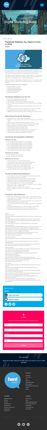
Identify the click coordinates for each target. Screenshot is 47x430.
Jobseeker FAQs (7, 409)
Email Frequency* (7, 338)
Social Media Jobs (7, 403)
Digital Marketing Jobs (8, 398)
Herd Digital (28, 375)
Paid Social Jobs (7, 405)
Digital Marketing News (30, 382)
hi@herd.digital (28, 409)
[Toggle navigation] (42, 5)
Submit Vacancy (28, 398)
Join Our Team (28, 377)
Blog (9, 38)
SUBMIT (23, 345)
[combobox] (23, 340)
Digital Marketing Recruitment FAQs (32, 385)
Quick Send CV (7, 410)
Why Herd (27, 380)
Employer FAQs (28, 405)
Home (4, 38)
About (27, 379)
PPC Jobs (6, 400)
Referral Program (29, 384)
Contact (27, 389)
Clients (27, 400)
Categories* (6, 333)
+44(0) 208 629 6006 (29, 407)
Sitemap (27, 387)
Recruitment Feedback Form (9, 407)
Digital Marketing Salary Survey (31, 402)
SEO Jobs (6, 402)
